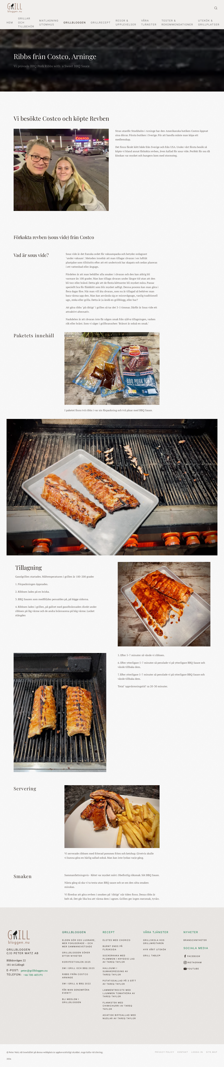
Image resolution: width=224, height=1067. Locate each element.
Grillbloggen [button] (74, 22)
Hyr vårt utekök (154, 949)
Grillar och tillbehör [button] (26, 22)
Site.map (211, 1052)
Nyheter (190, 932)
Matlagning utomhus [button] (49, 22)
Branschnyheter (195, 940)
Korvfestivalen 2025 (76, 962)
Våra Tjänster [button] (149, 22)
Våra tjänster (155, 932)
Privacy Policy (164, 1052)
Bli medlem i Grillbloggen (71, 1001)
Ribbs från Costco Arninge (75, 976)
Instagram (194, 962)
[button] (215, 8)
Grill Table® (152, 955)
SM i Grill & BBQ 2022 (76, 983)
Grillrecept (101, 22)
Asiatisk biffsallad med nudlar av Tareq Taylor (119, 1017)
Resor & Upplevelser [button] (126, 22)
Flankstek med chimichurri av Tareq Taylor (117, 1005)
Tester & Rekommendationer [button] (177, 22)
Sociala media (195, 948)
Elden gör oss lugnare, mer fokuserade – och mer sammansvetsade (78, 943)
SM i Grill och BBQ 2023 (78, 968)
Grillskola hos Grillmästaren (154, 942)
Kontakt (182, 1052)
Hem (10, 22)
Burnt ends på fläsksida (113, 948)
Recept (109, 932)
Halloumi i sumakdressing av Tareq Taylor (115, 971)
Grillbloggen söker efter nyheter (76, 954)
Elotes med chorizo (117, 940)
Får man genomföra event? (76, 991)
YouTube (193, 968)
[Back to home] (15, 8)
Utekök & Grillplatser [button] (209, 22)
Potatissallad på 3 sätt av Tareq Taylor (119, 982)
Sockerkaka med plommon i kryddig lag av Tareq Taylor (119, 958)
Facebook (193, 956)
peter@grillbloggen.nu (34, 970)
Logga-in (197, 1052)
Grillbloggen (74, 932)
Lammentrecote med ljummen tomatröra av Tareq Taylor (119, 993)
